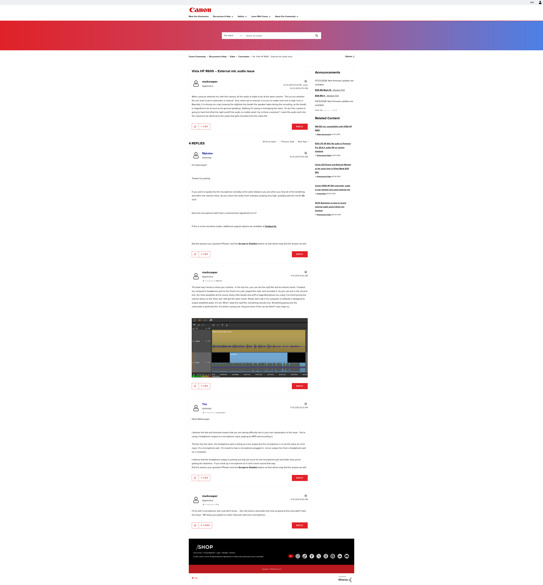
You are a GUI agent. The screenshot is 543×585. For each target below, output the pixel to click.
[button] (310, 269)
